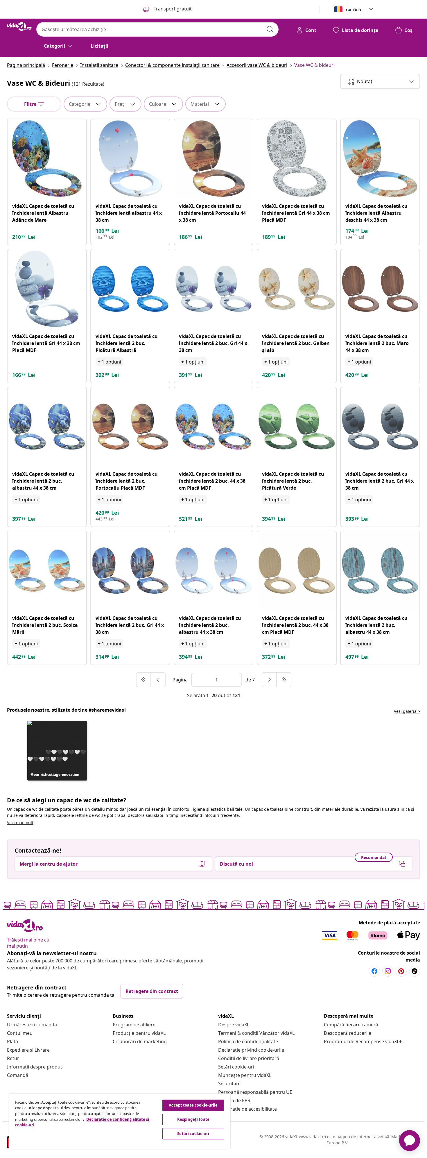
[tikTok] (414, 971)
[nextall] (284, 680)
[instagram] (388, 971)
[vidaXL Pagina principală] (19, 26)
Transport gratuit (172, 9)
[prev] (158, 680)
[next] (269, 680)
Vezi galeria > (407, 711)
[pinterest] (401, 971)
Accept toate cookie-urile (193, 1105)
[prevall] (144, 680)
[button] (57, 751)
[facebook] (374, 971)
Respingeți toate (193, 1119)
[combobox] (157, 29)
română (353, 9)
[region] (119, 1121)
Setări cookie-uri (236, 1067)
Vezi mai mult (20, 822)
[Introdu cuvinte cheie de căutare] (269, 29)
